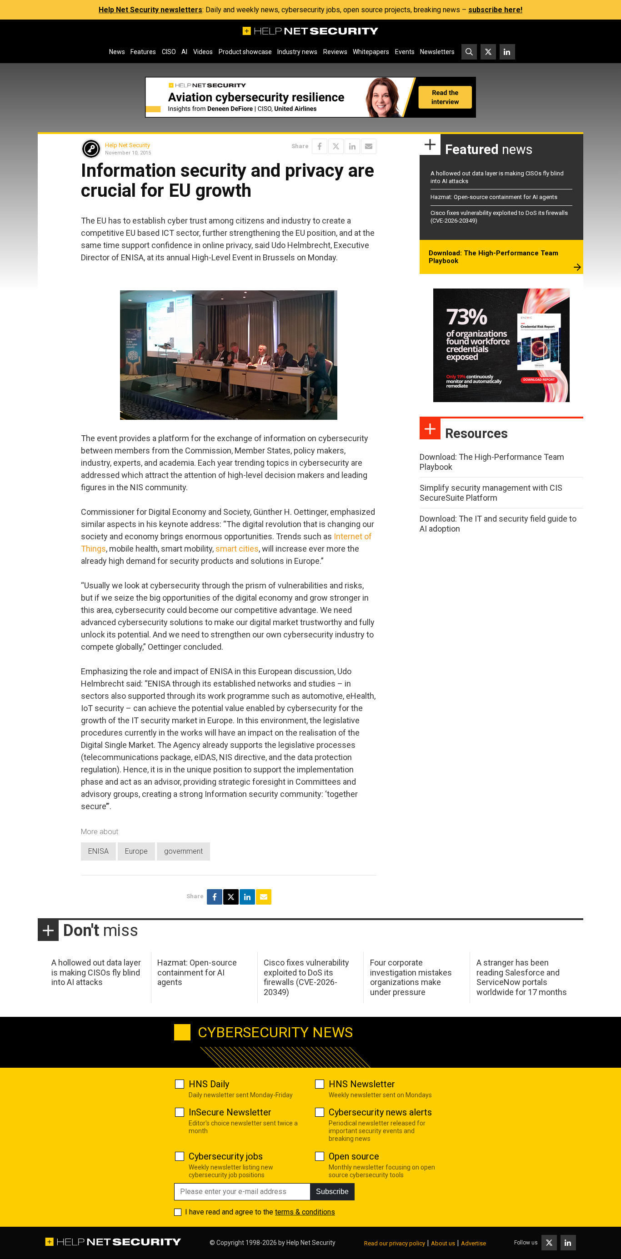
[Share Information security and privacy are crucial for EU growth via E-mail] (368, 146)
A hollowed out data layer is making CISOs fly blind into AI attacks (96, 972)
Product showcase (245, 51)
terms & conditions (305, 1212)
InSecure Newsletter (230, 1112)
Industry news (297, 51)
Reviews (335, 51)
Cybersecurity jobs (226, 1156)
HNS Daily (209, 1084)
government (183, 851)
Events (405, 51)
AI (184, 51)
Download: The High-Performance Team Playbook (493, 257)
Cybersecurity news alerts (380, 1112)
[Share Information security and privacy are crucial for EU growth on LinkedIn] (352, 146)
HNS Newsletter (362, 1084)
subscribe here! (495, 9)
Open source (354, 1156)
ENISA (98, 851)
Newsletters (437, 51)
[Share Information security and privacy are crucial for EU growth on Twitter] (336, 146)
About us (443, 1243)
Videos (203, 51)
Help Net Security (127, 145)
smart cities (237, 548)
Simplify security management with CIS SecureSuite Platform (491, 493)
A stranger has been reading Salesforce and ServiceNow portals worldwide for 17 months (521, 977)
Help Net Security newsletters (150, 9)
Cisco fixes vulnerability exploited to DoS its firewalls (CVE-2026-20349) (306, 977)
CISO (169, 51)
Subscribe (332, 1191)
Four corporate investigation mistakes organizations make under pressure (411, 977)
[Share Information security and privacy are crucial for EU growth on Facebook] (319, 146)
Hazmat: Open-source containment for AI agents (494, 197)
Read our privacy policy (394, 1243)
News (117, 51)
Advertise (473, 1243)
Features (143, 51)
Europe (136, 851)
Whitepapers (371, 51)
